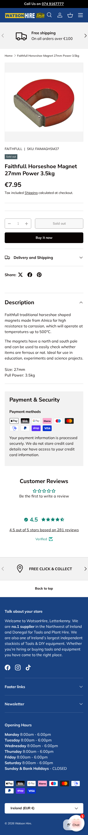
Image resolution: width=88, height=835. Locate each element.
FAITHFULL (13, 149)
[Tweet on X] (20, 274)
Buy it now (44, 238)
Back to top (44, 588)
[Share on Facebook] (29, 274)
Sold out (59, 223)
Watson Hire (23, 823)
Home (9, 55)
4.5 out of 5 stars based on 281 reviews (44, 529)
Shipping (31, 193)
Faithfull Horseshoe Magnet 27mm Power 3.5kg (48, 55)
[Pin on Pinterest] (39, 274)
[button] (70, 15)
